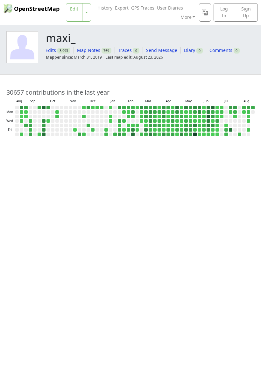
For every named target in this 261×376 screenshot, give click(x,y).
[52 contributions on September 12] (30, 130)
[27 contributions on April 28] (177, 116)
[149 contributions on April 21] (172, 116)
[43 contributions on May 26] (195, 116)
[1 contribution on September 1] (26, 112)
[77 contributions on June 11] (204, 125)
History (104, 8)
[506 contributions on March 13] (146, 130)
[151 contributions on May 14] (186, 125)
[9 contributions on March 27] (155, 130)
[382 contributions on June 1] (199, 112)
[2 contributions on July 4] (217, 134)
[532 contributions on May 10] (186, 107)
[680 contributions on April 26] (177, 107)
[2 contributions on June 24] (213, 121)
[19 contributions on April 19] (172, 107)
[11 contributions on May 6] (181, 121)
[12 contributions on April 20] (172, 112)
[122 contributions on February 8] (128, 107)
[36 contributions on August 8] (239, 134)
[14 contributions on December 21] (97, 107)
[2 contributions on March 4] (141, 121)
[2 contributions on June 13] (204, 134)
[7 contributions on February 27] (137, 130)
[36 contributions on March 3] (141, 116)
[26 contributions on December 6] (84, 134)
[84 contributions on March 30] (159, 112)
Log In (224, 12)
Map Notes (88, 50)
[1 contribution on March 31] (159, 116)
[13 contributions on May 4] (181, 112)
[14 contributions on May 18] (190, 112)
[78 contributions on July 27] (235, 112)
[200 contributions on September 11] (30, 125)
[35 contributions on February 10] (128, 116)
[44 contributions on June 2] (199, 116)
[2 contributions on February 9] (128, 112)
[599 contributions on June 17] (208, 121)
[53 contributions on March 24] (155, 116)
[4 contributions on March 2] (141, 112)
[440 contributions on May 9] (181, 134)
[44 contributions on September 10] (30, 121)
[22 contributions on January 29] (119, 125)
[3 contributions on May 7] (181, 125)
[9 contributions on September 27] (39, 134)
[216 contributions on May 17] (190, 107)
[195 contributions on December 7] (88, 107)
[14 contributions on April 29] (177, 121)
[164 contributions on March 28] (155, 134)
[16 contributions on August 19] (248, 121)
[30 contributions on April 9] (164, 125)
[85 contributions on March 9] (146, 112)
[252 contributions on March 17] (150, 116)
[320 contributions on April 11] (164, 134)
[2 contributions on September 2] (26, 116)
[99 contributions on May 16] (186, 134)
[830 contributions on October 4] (44, 134)
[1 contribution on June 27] (213, 134)
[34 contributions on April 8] (164, 121)
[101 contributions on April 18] (168, 134)
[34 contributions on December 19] (93, 130)
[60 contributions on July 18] (226, 134)
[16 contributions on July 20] (230, 112)
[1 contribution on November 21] (75, 130)
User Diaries (170, 8)
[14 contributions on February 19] (133, 125)
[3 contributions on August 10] (244, 112)
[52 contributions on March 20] (150, 130)
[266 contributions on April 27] (177, 112)
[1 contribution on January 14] (110, 121)
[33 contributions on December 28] (101, 107)
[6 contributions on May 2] (177, 134)
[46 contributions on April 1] (159, 121)
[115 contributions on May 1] (177, 130)
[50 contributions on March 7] (141, 134)
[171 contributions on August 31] (26, 107)
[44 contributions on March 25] (155, 121)
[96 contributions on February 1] (124, 107)
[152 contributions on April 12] (168, 107)
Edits (51, 50)
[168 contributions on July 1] (217, 121)
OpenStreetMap (37, 8)
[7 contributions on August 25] (21, 112)
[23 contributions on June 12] (204, 130)
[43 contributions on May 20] (190, 121)
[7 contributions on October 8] (48, 121)
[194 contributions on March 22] (155, 107)
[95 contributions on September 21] (39, 107)
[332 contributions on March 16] (150, 112)
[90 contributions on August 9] (244, 107)
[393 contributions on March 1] (141, 107)
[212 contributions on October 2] (44, 125)
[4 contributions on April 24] (172, 130)
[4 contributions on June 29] (217, 112)
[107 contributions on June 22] (213, 112)
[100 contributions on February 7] (124, 134)
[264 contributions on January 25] (119, 107)
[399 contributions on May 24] (195, 107)
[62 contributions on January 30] (119, 130)
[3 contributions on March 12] (146, 125)
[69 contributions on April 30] (177, 125)
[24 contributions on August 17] (248, 112)
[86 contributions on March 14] (146, 134)
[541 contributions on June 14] (208, 107)
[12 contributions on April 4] (159, 134)
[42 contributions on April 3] (159, 130)
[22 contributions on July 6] (221, 112)
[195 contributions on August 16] (248, 107)
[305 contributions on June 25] (213, 125)
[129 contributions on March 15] (150, 107)
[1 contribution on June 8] (204, 112)
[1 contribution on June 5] (199, 130)
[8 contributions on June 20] (208, 134)
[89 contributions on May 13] (186, 121)
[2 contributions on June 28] (217, 107)
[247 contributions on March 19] (150, 125)
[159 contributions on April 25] (172, 134)
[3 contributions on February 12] (128, 125)
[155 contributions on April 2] (159, 125)
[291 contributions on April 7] (164, 116)
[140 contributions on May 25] (195, 112)
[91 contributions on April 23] (172, 125)
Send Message (161, 50)
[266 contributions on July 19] (230, 107)
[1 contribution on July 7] (221, 116)
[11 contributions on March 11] (146, 121)
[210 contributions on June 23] (213, 116)
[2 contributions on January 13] (110, 116)
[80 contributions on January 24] (115, 134)
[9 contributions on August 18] (248, 116)
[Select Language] (205, 12)
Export (122, 8)
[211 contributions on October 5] (48, 107)
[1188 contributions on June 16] (208, 116)
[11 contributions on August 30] (21, 134)
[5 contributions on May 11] (186, 112)
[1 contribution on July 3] (217, 130)
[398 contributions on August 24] (21, 107)
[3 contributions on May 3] (181, 107)
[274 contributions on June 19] (208, 130)
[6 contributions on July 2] (217, 125)
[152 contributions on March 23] (155, 112)
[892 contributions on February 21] (133, 134)
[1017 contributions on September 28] (44, 107)
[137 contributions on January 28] (119, 121)
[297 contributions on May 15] (186, 130)
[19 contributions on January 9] (106, 130)
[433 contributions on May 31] (199, 107)
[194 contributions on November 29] (79, 134)
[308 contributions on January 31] (119, 134)
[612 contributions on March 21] (150, 134)
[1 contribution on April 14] (168, 116)
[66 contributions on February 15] (133, 107)
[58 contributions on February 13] (128, 130)
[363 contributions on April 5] (164, 107)
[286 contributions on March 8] (146, 107)
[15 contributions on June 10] (204, 121)
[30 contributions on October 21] (57, 116)
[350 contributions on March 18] (150, 121)
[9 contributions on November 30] (84, 107)
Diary (189, 50)
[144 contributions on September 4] (26, 125)
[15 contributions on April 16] (168, 125)
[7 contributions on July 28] (235, 116)
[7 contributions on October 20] (57, 112)
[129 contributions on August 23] (253, 107)
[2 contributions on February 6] (124, 130)
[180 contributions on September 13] (30, 134)
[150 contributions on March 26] (155, 125)
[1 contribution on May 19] (190, 116)
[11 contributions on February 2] (124, 112)
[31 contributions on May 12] (186, 116)
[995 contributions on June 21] (213, 107)
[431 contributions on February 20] (133, 130)
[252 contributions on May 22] (190, 130)
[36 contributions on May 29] (195, 130)
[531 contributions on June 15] (208, 112)
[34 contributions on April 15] (168, 121)
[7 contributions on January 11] (110, 107)
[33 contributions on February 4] (124, 121)
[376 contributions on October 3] (44, 130)
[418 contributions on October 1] (44, 121)
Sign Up (246, 12)
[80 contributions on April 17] (168, 130)
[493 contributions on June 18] (208, 125)
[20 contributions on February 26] (137, 125)
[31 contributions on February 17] (133, 116)
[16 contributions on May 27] (195, 121)
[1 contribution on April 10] (164, 130)
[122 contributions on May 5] (181, 116)
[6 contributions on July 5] (221, 107)
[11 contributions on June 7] (204, 107)
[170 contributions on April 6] (164, 112)
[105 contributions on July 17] (226, 130)
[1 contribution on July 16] (226, 125)
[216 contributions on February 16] (133, 112)
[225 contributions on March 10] (146, 116)
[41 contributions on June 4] (199, 125)
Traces (125, 50)
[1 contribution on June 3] (199, 121)
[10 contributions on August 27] (21, 121)
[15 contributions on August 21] (248, 130)
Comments (220, 50)
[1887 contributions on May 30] (195, 134)
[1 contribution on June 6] (199, 134)
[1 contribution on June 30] (217, 116)
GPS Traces (142, 8)
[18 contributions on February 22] (137, 107)
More (186, 17)
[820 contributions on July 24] (230, 130)
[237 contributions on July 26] (235, 107)
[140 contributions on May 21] (190, 125)
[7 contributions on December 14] (93, 107)
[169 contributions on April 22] (172, 121)
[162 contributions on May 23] (190, 134)
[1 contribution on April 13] (168, 112)
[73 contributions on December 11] (88, 125)
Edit (74, 9)
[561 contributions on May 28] (195, 125)
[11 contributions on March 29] (159, 107)
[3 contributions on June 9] (204, 116)
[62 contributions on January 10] (106, 134)
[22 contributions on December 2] (84, 116)
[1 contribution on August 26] (21, 116)
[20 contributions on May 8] (181, 130)
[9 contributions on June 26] (213, 130)
